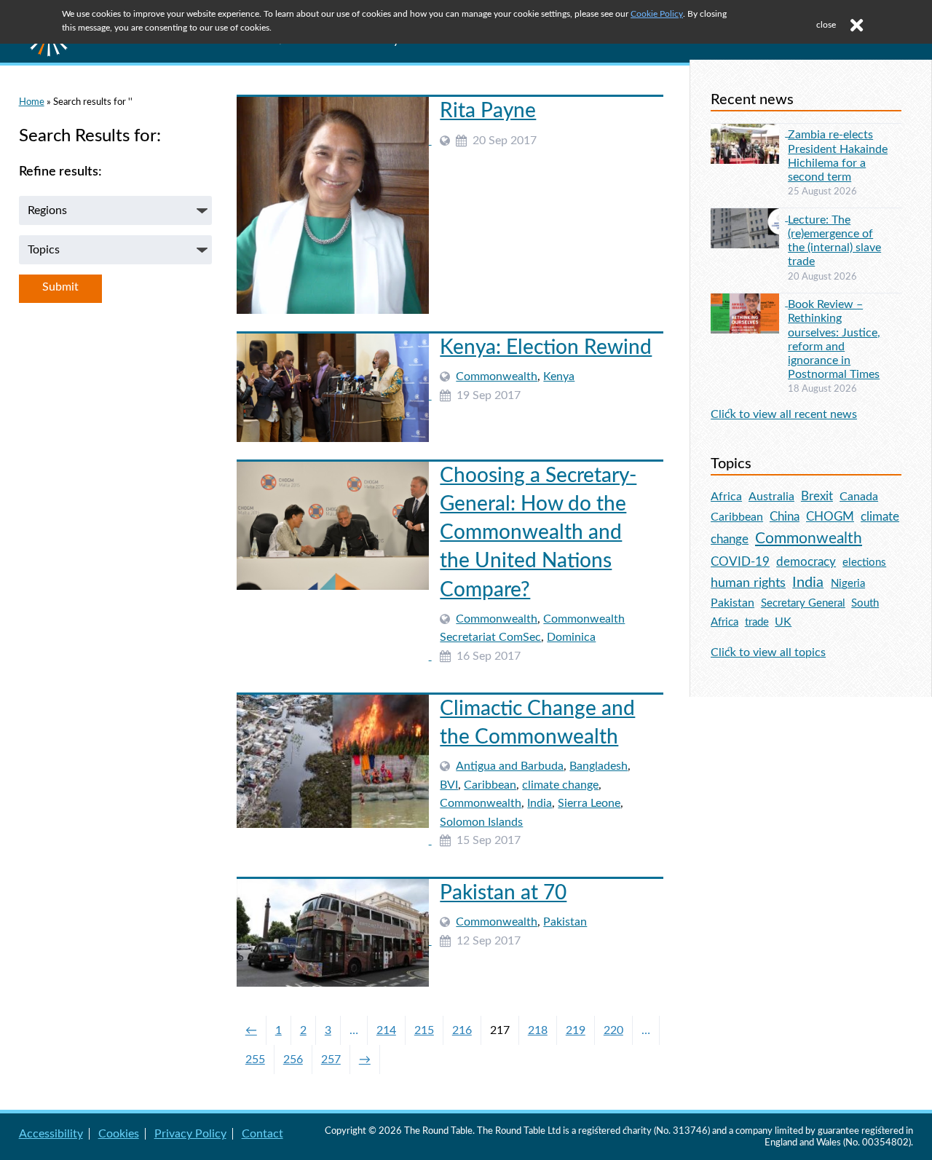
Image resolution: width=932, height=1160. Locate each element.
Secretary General (803, 603)
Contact (262, 1134)
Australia (771, 496)
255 (255, 1059)
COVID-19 (740, 562)
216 (462, 1030)
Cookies (118, 1134)
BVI (449, 785)
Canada (859, 496)
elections (864, 562)
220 (613, 1030)
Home (31, 102)
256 (293, 1059)
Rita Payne (488, 110)
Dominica (571, 637)
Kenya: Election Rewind (546, 347)
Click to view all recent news (784, 414)
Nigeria (848, 583)
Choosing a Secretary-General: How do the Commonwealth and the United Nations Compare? (538, 532)
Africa (726, 496)
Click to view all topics (768, 652)
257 (331, 1059)
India (539, 803)
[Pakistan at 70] (334, 941)
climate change (560, 785)
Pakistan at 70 (503, 893)
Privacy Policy (190, 1134)
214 (386, 1030)
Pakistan (565, 922)
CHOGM (830, 516)
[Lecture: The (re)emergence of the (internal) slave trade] (749, 217)
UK (783, 622)
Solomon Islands (481, 822)
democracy (806, 562)
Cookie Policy (657, 13)
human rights (748, 583)
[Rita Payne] (334, 140)
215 (424, 1030)
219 (575, 1030)
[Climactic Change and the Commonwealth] (334, 840)
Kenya (558, 376)
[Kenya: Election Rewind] (334, 395)
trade (757, 622)
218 (538, 1030)
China (784, 516)
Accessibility (51, 1134)
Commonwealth (496, 376)
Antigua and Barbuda (510, 766)
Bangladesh (598, 766)
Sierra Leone (589, 803)
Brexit (817, 496)
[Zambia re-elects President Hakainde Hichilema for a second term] (749, 132)
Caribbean (490, 785)
